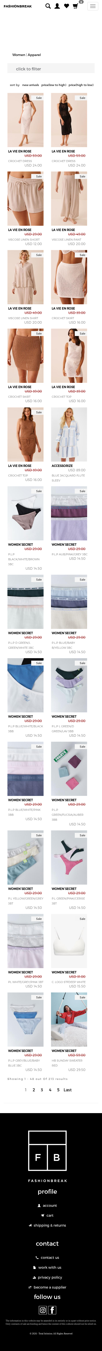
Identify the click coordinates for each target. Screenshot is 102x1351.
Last (68, 1089)
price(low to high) (53, 84)
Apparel (34, 55)
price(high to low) (81, 84)
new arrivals (30, 84)
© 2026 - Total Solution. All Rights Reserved (51, 1333)
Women (18, 55)
